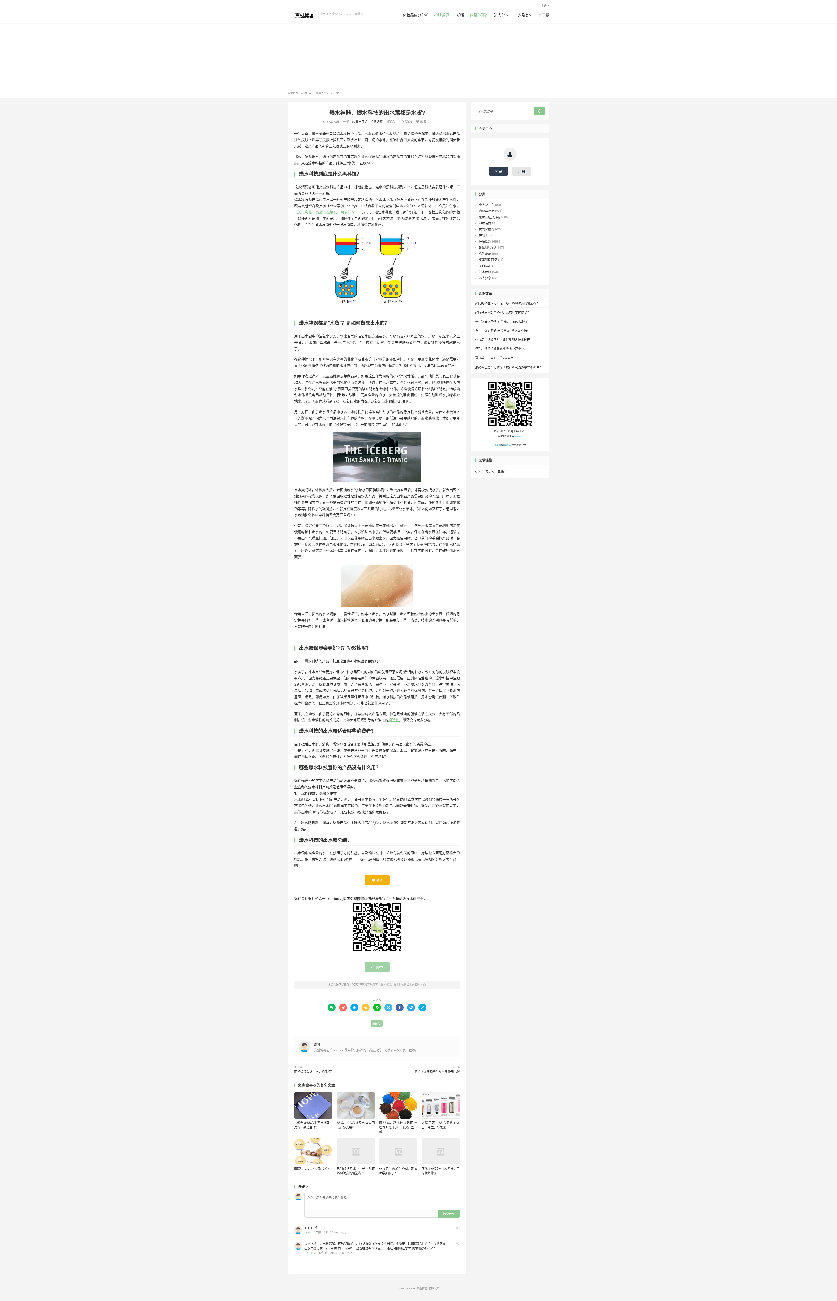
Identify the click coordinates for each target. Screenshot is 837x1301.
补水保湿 (485, 272)
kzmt (307, 1232)
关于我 (543, 15)
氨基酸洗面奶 (488, 259)
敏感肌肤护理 (488, 247)
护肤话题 (441, 15)
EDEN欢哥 (310, 1252)
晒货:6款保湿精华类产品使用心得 (437, 1071)
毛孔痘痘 (485, 253)
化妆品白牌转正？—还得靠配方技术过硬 (502, 339)
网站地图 (434, 1288)
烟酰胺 (393, 720)
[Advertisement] (418, 58)
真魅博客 (302, 15)
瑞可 (317, 1044)
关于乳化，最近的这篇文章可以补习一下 (330, 212)
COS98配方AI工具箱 (489, 472)
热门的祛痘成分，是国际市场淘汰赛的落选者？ (507, 303)
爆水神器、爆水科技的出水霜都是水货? (377, 113)
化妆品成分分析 (416, 15)
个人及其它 (523, 15)
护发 (460, 15)
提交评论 (449, 1214)
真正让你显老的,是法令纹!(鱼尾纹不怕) (501, 330)
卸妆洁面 (485, 223)
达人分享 (501, 15)
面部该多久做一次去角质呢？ (314, 1071)
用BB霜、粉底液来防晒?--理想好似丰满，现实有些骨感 (398, 1127)
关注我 (542, 6)
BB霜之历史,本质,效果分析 (312, 1168)
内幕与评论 (479, 15)
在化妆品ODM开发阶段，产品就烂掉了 (501, 321)
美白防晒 (485, 266)
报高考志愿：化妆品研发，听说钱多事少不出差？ (508, 367)
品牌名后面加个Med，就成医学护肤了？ (502, 312)
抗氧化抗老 (486, 229)
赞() (406, 121)
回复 (343, 1232)
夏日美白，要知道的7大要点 (494, 358)
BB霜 (376, 1023)
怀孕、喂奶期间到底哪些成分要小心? (500, 349)
